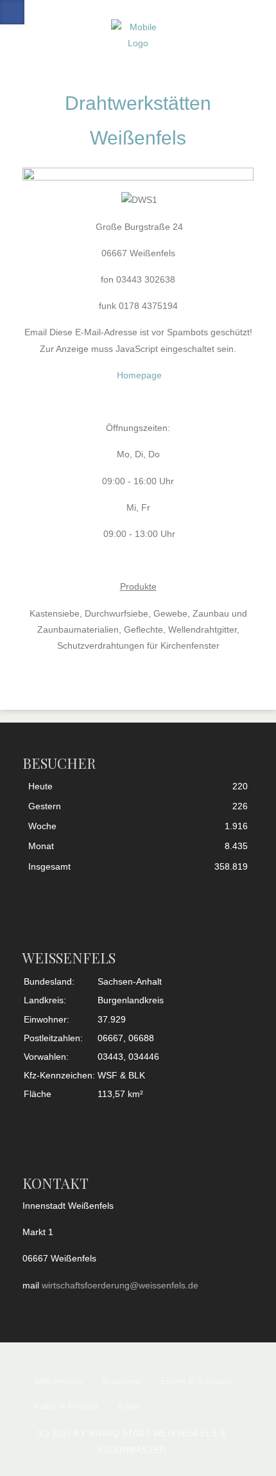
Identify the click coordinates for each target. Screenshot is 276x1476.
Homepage (139, 375)
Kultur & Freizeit (65, 1406)
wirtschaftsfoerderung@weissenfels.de (120, 1285)
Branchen (121, 1381)
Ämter (129, 1406)
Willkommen (58, 1381)
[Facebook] (12, 12)
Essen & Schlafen (196, 1381)
